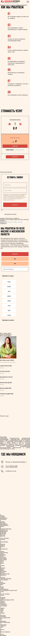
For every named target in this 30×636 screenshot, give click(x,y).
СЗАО (9, 315)
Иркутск (2, 546)
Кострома (3, 557)
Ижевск (2, 545)
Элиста (2, 629)
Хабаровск (3, 621)
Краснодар (3, 558)
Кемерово (3, 555)
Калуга (2, 553)
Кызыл (2, 563)
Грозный (2, 539)
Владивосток (4, 530)
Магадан (2, 568)
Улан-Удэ (2, 615)
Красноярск (3, 559)
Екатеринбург (4, 542)
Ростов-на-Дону (5, 594)
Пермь (2, 588)
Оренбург (3, 583)
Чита (1, 627)
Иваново (2, 544)
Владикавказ (4, 531)
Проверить (3, 223)
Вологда (2, 534)
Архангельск (3, 518)
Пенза (2, 587)
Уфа (1, 619)
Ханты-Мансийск (5, 622)
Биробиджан (3, 524)
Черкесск (3, 626)
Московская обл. (5, 574)
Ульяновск (3, 616)
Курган (2, 561)
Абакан (2, 516)
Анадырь (2, 517)
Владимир (3, 532)
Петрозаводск (4, 589)
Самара (2, 598)
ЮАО (9, 282)
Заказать (15, 205)
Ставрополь (3, 604)
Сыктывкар (3, 606)
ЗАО (9, 291)
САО (9, 305)
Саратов (2, 602)
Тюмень (2, 613)
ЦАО (9, 310)
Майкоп (2, 570)
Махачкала (3, 571)
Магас (2, 569)
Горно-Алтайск (4, 538)
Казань (2, 551)
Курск (1, 562)
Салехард (3, 597)
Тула (1, 611)
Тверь (1, 609)
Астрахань (3, 519)
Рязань (2, 595)
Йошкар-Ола (3, 549)
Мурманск (3, 575)
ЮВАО (9, 296)
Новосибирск (4, 579)
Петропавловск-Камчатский (8, 590)
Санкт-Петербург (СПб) (7, 600)
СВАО (9, 301)
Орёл (1, 584)
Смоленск (3, 603)
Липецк (2, 565)
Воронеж (2, 536)
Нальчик (2, 577)
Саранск (2, 601)
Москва (15, 254)
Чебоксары (3, 624)
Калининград (4, 552)
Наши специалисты (6, 334)
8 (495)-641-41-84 (11, 471)
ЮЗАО (9, 286)
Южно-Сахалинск (5, 632)
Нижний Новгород (5, 578)
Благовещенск (4, 525)
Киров (2, 556)
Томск (2, 610)
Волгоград (3, 533)
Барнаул (2, 521)
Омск (1, 582)
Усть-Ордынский (5, 617)
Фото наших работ (5, 335)
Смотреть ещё (4, 416)
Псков (2, 591)
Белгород (3, 523)
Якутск (2, 634)
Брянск (2, 526)
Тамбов (2, 608)
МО (15, 259)
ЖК (15, 263)
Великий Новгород (5, 529)
